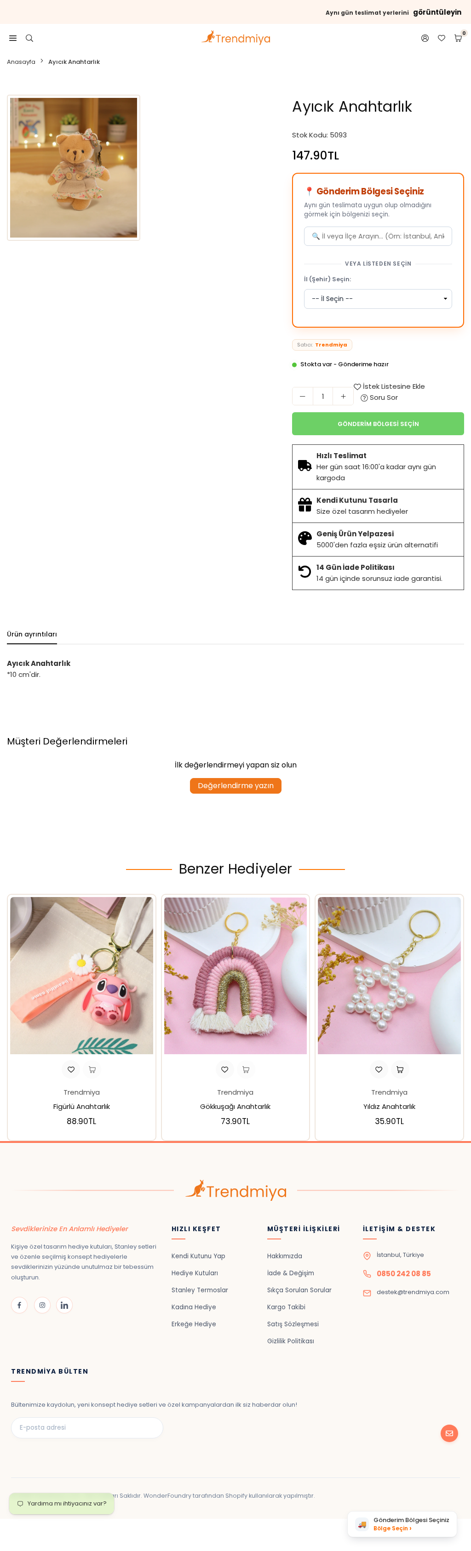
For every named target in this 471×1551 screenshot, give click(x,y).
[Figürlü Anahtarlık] (81, 975)
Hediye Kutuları (195, 1273)
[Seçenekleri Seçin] (400, 1069)
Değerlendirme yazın (236, 785)
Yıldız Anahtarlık (389, 1106)
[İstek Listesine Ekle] (71, 1069)
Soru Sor (383, 397)
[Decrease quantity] (303, 396)
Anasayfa (21, 61)
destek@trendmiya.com (413, 1292)
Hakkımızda (284, 1256)
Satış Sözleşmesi (293, 1324)
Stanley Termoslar (200, 1290)
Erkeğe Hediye (194, 1324)
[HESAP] (425, 38)
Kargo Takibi (286, 1307)
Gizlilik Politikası (290, 1341)
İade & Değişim (290, 1273)
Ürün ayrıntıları (32, 634)
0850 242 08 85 (404, 1273)
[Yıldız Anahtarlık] (389, 975)
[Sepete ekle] (92, 1069)
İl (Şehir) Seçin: (327, 279)
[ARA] (29, 38)
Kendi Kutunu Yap (198, 1256)
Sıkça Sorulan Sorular (299, 1290)
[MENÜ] (13, 38)
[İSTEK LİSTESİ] (441, 38)
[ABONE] (449, 1433)
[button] (460, 1019)
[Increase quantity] (343, 396)
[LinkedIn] (64, 1305)
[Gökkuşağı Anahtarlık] (235, 975)
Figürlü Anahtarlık (81, 1106)
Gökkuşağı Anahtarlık (235, 1106)
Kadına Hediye (194, 1307)
